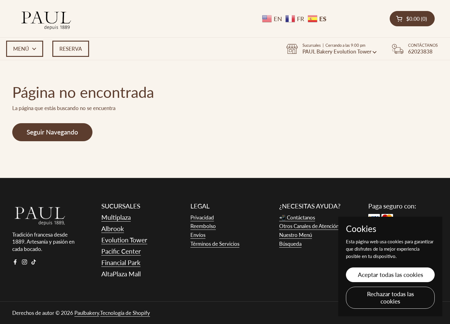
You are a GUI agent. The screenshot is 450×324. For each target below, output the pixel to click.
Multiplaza (116, 217)
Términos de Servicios (214, 244)
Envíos (197, 235)
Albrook (112, 228)
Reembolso (203, 226)
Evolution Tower (124, 240)
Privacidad (202, 217)
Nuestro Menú (295, 235)
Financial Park (121, 262)
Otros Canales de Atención (309, 226)
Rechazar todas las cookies (390, 297)
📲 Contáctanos (297, 217)
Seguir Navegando (52, 132)
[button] (412, 18)
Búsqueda (290, 244)
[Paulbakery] (46, 18)
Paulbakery (86, 313)
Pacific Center (121, 251)
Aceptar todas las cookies (390, 274)
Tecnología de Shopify (125, 313)
